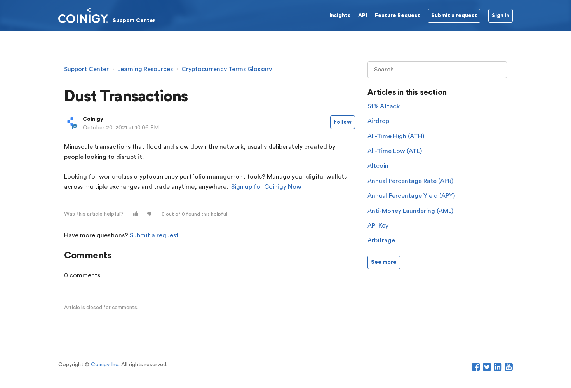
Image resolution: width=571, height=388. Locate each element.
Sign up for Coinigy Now (266, 187)
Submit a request (154, 235)
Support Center (86, 69)
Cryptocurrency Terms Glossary (226, 69)
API (362, 15)
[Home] (106, 15)
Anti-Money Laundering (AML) (410, 211)
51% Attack (383, 106)
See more (384, 262)
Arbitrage (381, 240)
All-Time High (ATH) (395, 136)
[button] (136, 214)
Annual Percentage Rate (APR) (410, 181)
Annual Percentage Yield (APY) (411, 196)
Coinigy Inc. (105, 364)
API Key (377, 226)
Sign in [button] (500, 15)
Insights (339, 15)
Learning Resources (145, 69)
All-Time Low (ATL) (394, 151)
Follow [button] (343, 122)
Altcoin (377, 166)
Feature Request (397, 15)
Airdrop (378, 121)
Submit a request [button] (454, 15)
